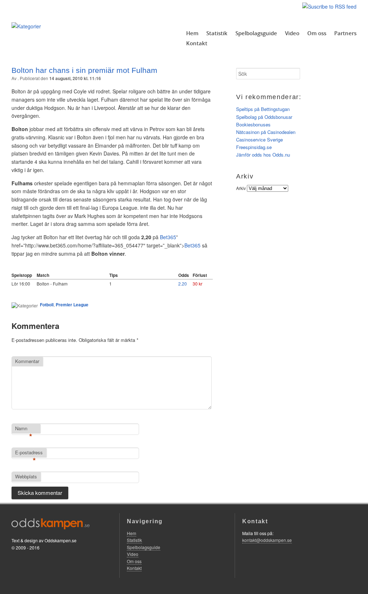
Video (292, 33)
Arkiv (241, 188)
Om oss (316, 33)
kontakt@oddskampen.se (267, 540)
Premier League (72, 304)
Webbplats (26, 476)
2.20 (182, 283)
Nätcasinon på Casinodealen (265, 132)
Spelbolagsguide (256, 33)
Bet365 (192, 245)
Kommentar (27, 361)
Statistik (216, 33)
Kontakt (196, 43)
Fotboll (47, 304)
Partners (345, 33)
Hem (192, 33)
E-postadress (29, 453)
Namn (23, 429)
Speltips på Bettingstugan (263, 109)
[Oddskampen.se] (26, 26)
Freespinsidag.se (254, 147)
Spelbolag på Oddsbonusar (264, 116)
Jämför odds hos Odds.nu (263, 154)
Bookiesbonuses (253, 124)
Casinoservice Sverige (259, 139)
